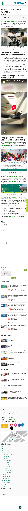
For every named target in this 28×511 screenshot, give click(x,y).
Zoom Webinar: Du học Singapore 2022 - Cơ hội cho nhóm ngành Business (17, 296)
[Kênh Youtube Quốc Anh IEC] (11, 425)
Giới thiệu (4, 474)
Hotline (3, 417)
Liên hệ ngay (4, 425)
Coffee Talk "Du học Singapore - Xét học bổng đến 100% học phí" (17, 326)
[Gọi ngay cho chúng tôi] (13, 3)
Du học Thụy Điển (6, 462)
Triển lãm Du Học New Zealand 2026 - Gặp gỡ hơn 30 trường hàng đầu (17, 286)
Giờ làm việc (4, 421)
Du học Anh (4, 486)
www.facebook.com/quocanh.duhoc (17, 216)
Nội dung (3, 255)
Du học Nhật (5, 468)
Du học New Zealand (10, 147)
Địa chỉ (3, 412)
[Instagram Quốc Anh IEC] (15, 425)
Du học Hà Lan (5, 464)
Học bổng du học (6, 476)
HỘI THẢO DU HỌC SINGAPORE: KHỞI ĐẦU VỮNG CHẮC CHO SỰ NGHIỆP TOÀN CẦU (16, 305)
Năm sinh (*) (4, 243)
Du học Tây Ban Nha (7, 470)
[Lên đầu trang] (20, 507)
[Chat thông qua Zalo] (19, 2)
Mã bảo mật (4, 267)
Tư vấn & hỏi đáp (6, 482)
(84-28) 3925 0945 (12, 415)
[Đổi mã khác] (25, 270)
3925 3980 (18, 415)
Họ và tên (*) (4, 225)
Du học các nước (6, 480)
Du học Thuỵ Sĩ (5, 450)
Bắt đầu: (9, 288)
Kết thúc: (9, 289)
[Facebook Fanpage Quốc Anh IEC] (19, 425)
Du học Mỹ (4, 446)
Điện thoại (4, 415)
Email (3, 419)
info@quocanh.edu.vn (12, 419)
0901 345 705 (11, 417)
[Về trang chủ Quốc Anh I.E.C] (3, 2)
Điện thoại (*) (4, 237)
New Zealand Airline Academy (8, 21)
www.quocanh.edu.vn (13, 215)
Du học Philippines (6, 460)
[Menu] (22, 3)
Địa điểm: (9, 290)
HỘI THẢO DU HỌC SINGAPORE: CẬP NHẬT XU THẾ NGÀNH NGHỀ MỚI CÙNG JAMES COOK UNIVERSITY (17, 315)
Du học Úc (4, 448)
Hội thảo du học (5, 478)
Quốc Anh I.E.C (17, 494)
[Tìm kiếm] (25, 2)
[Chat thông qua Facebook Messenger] (16, 2)
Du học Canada (5, 456)
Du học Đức (4, 458)
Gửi (14, 278)
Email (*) (3, 231)
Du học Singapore (6, 452)
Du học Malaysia (6, 466)
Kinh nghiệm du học (6, 484)
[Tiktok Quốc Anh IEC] (11, 428)
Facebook (3, 249)
